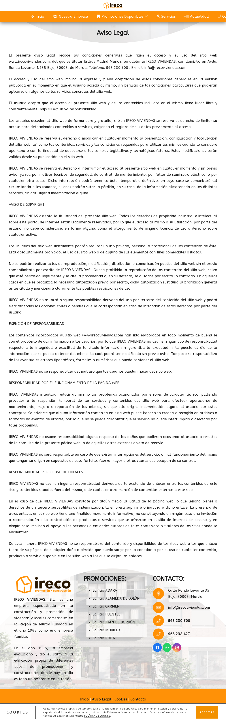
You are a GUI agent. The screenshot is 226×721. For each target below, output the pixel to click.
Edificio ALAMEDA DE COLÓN (116, 598)
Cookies (121, 699)
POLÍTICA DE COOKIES (97, 715)
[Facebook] (157, 647)
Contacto (138, 699)
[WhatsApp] (167, 647)
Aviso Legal (101, 699)
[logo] (113, 5)
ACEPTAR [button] (207, 712)
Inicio (84, 699)
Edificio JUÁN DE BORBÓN (113, 622)
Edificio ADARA (104, 590)
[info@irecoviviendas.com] (160, 607)
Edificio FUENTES (106, 614)
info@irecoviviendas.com (189, 607)
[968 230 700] (160, 620)
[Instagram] (176, 647)
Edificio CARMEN (106, 606)
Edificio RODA (103, 638)
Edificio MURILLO (106, 630)
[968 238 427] (160, 634)
